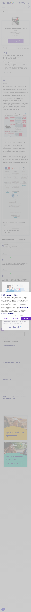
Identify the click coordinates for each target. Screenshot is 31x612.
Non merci (5, 318)
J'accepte (26, 318)
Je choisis (15, 318)
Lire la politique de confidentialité (7, 313)
